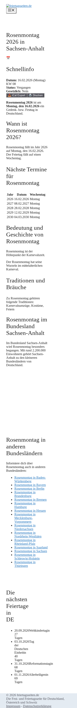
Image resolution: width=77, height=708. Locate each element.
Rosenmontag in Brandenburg (25, 494)
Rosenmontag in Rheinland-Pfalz (25, 541)
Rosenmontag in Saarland (31, 547)
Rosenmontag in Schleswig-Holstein (27, 556)
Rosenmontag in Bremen (30, 499)
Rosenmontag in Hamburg (25, 505)
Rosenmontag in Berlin (29, 488)
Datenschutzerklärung (37, 706)
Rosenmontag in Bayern (30, 485)
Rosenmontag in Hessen (30, 510)
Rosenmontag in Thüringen (25, 564)
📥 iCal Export (16, 95)
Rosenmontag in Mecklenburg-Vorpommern (25, 518)
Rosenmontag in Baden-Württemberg (30, 479)
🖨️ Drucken (36, 95)
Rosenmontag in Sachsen (30, 551)
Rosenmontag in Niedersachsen (25, 527)
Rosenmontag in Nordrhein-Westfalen (27, 534)
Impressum (13, 706)
